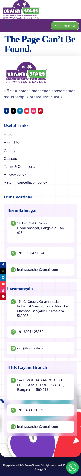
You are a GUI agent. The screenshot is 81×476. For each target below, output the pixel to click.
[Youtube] (26, 111)
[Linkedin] (20, 111)
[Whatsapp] (72, 467)
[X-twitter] (13, 111)
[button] (6, 26)
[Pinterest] (40, 111)
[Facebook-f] (6, 111)
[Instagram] (33, 111)
